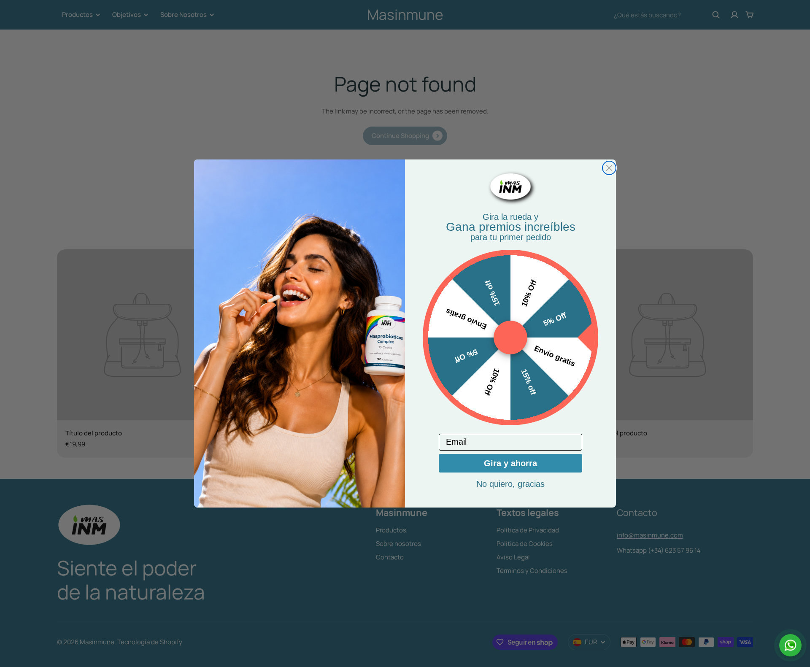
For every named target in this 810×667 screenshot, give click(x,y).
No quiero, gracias (510, 484)
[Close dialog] (609, 168)
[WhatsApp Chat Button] (790, 645)
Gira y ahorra (510, 463)
